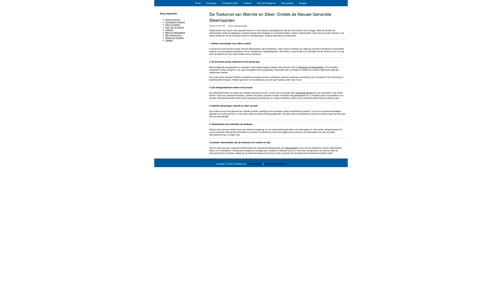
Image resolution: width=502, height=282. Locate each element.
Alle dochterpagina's (266, 3)
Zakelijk (169, 40)
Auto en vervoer (172, 19)
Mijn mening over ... (174, 35)
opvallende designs (305, 92)
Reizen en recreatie (174, 37)
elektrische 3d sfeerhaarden (311, 67)
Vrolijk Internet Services (275, 164)
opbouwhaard (291, 147)
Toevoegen (211, 3)
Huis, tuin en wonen (241, 26)
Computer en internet (175, 22)
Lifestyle (169, 29)
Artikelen (248, 3)
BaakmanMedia (254, 164)
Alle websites (287, 3)
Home (198, 3)
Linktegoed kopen (230, 3)
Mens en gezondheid (175, 32)
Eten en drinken (172, 24)
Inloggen (303, 3)
